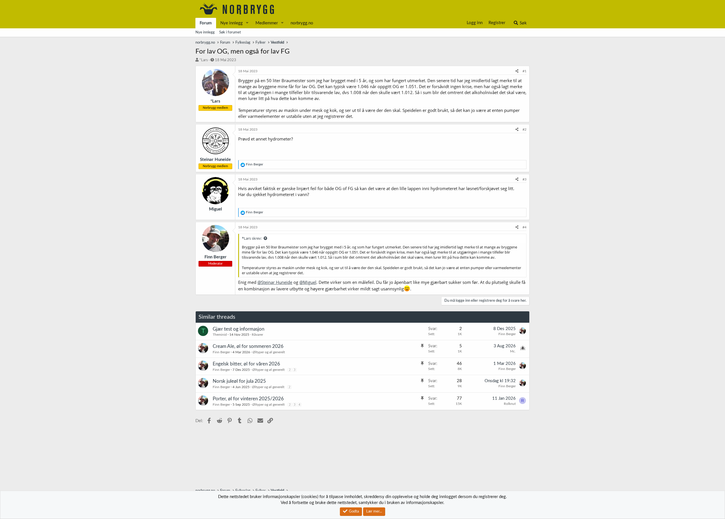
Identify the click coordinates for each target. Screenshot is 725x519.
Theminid (220, 334)
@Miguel (307, 282)
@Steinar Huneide (274, 282)
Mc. (513, 351)
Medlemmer (266, 23)
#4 (524, 227)
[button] (247, 23)
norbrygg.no (302, 23)
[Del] (517, 71)
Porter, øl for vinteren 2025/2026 (248, 398)
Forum (206, 23)
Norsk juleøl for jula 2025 (239, 381)
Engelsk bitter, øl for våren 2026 (246, 363)
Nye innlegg (231, 23)
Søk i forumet (230, 32)
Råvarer (257, 334)
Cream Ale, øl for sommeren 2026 (248, 346)
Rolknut (510, 403)
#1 (524, 71)
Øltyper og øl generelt (269, 352)
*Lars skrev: (252, 238)
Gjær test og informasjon (238, 329)
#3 (524, 179)
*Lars (203, 60)
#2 (524, 129)
